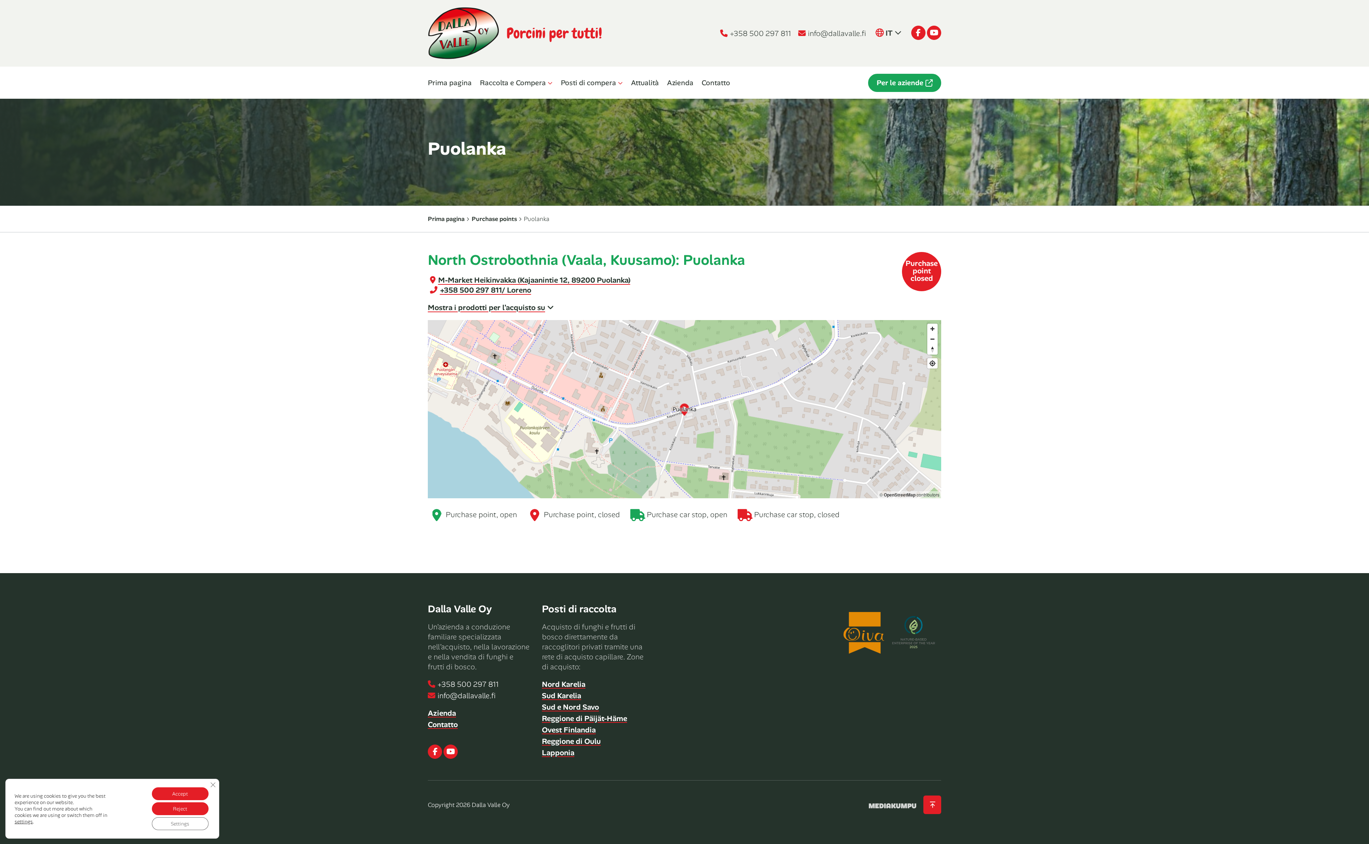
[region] (684, 409)
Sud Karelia (561, 696)
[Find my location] (932, 363)
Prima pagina (450, 82)
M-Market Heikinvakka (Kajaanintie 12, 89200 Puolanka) (534, 280)
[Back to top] (932, 805)
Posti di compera (588, 82)
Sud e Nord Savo (570, 707)
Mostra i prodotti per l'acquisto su (486, 308)
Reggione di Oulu (571, 741)
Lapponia (558, 753)
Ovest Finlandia (569, 730)
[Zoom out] (932, 339)
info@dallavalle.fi (837, 33)
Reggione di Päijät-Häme (584, 719)
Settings (180, 823)
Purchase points (494, 219)
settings (24, 821)
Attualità (645, 82)
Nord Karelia (563, 684)
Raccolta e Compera (513, 82)
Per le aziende (900, 82)
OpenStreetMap (900, 495)
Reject (180, 809)
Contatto (716, 82)
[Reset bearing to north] (932, 349)
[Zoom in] (932, 329)
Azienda (680, 82)
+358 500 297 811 (760, 33)
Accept (180, 794)
